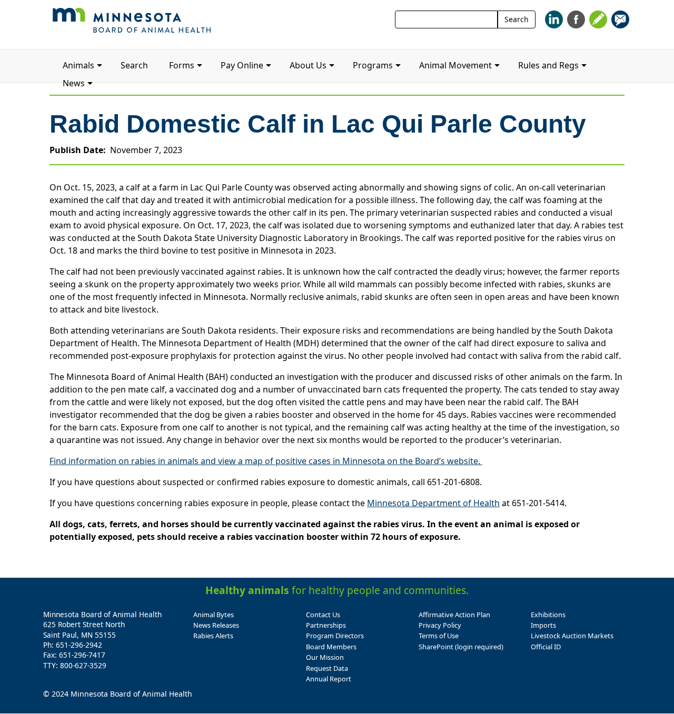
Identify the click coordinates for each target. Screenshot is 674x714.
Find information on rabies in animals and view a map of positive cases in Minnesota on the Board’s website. (265, 461)
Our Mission (325, 657)
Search (516, 19)
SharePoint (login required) (461, 646)
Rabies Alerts (213, 635)
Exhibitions (548, 614)
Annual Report (328, 678)
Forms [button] (181, 65)
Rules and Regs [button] (548, 65)
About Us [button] (308, 65)
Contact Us (323, 614)
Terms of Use (439, 635)
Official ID (546, 646)
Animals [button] (78, 65)
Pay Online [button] (242, 65)
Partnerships (326, 625)
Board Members (331, 646)
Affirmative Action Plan (454, 614)
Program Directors (335, 635)
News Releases (216, 625)
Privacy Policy (440, 625)
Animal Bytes (213, 614)
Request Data (327, 668)
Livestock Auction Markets (572, 635)
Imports (543, 625)
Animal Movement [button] (455, 65)
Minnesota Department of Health (433, 503)
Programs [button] (373, 65)
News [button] (74, 83)
